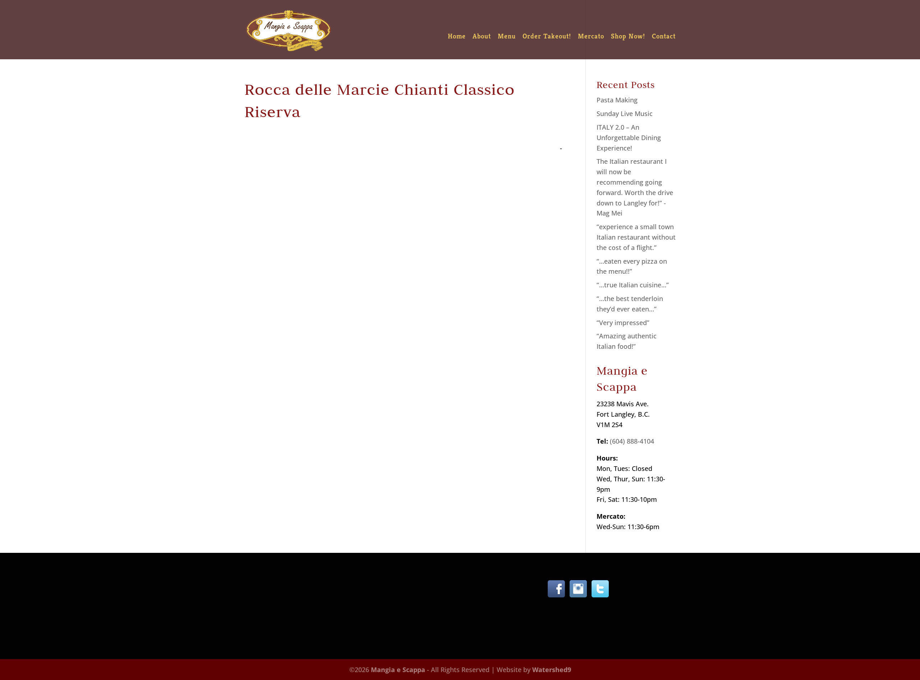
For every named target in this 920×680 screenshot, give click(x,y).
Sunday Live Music (625, 113)
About (482, 36)
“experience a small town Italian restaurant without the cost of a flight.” (636, 237)
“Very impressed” (623, 322)
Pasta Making (617, 100)
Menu (507, 36)
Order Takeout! (547, 36)
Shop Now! (628, 36)
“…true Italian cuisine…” (633, 285)
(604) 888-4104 (632, 441)
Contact (664, 36)
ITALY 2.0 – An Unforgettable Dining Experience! (629, 137)
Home (457, 36)
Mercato (591, 36)
